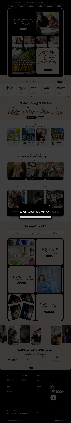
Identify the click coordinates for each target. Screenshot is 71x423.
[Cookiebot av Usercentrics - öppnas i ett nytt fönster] (48, 205)
